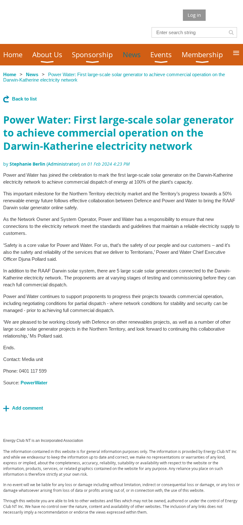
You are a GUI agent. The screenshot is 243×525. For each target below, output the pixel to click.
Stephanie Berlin (27, 164)
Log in (194, 15)
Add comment (27, 408)
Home (9, 74)
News (32, 74)
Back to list (24, 98)
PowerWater (34, 382)
